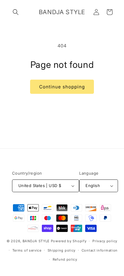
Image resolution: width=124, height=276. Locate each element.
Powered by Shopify (69, 241)
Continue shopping (62, 87)
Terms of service (27, 250)
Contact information (100, 250)
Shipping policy (62, 250)
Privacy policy (104, 241)
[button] (15, 12)
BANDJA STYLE (36, 241)
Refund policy (65, 259)
